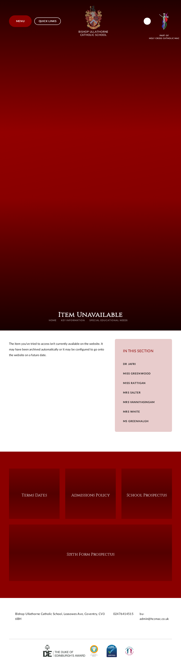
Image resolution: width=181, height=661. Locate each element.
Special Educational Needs (108, 320)
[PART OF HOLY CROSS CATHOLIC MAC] (164, 21)
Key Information (73, 320)
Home (53, 320)
